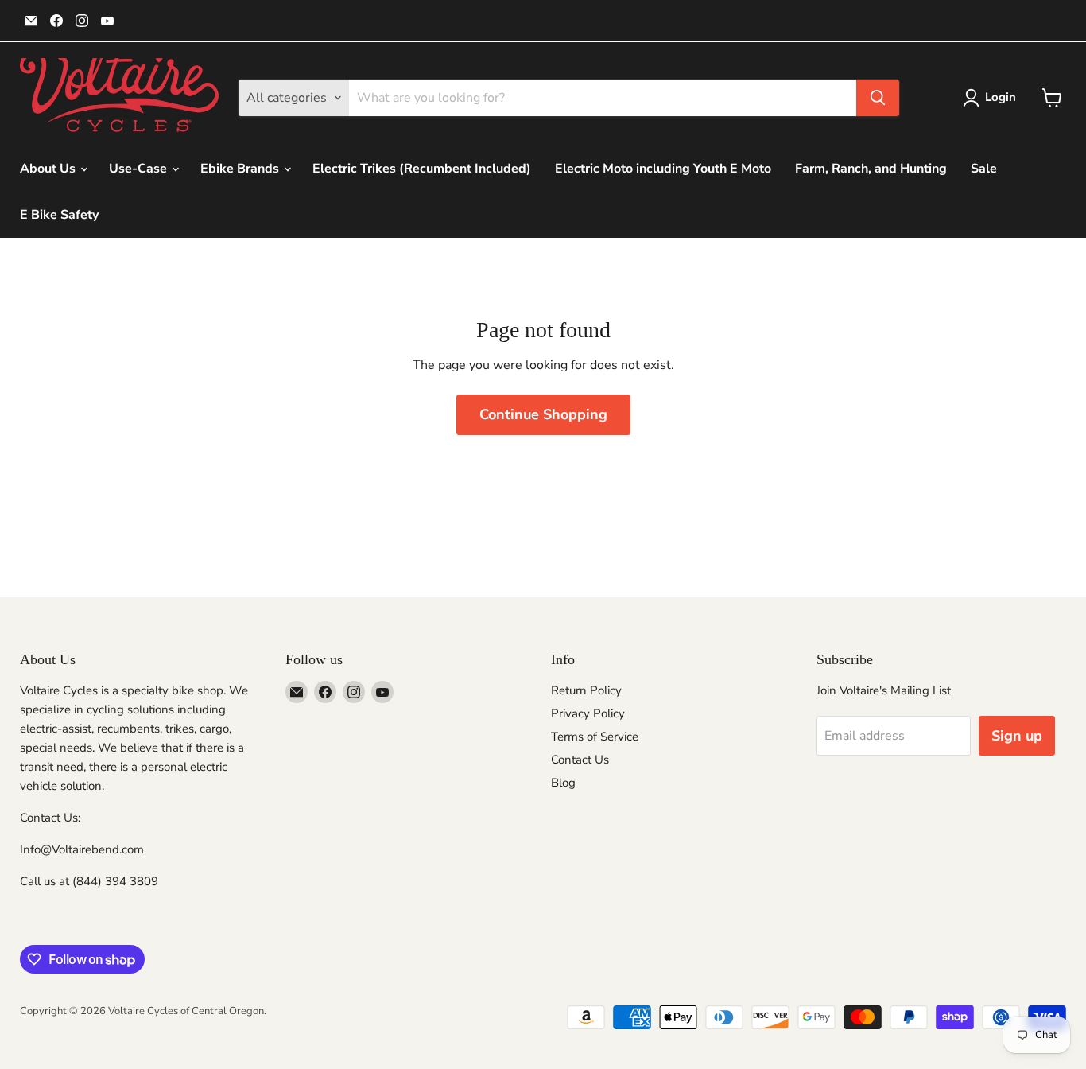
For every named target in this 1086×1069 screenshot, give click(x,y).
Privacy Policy (588, 713)
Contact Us (580, 760)
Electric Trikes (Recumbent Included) (421, 168)
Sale (984, 168)
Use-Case (139, 168)
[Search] (877, 98)
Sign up (1016, 735)
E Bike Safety (59, 215)
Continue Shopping (543, 414)
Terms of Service (594, 736)
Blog (563, 783)
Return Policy (586, 690)
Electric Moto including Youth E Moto (663, 168)
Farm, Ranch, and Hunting (871, 168)
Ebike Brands (241, 168)
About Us (49, 168)
